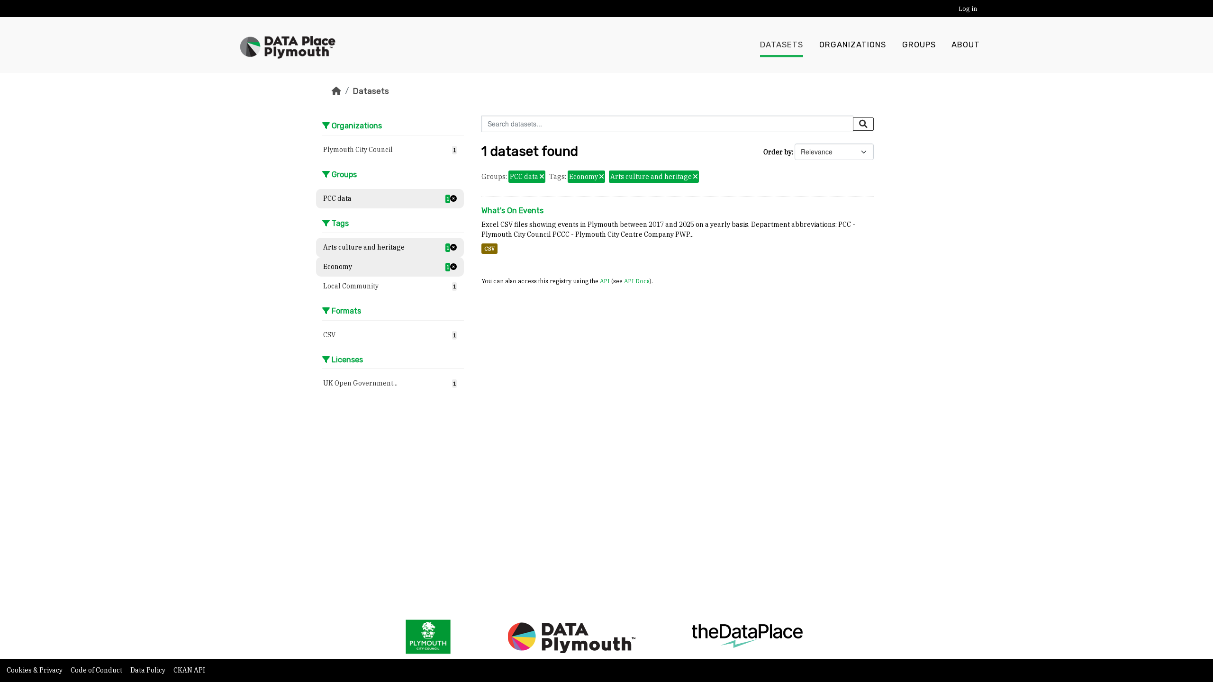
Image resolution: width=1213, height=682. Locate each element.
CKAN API (189, 670)
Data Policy (148, 670)
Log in (968, 9)
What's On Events (512, 210)
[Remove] (542, 177)
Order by (777, 152)
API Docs (637, 281)
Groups (919, 44)
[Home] (336, 91)
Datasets (781, 44)
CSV (489, 248)
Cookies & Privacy (35, 670)
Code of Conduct (97, 670)
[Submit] (863, 124)
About (965, 44)
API (605, 281)
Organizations (852, 44)
